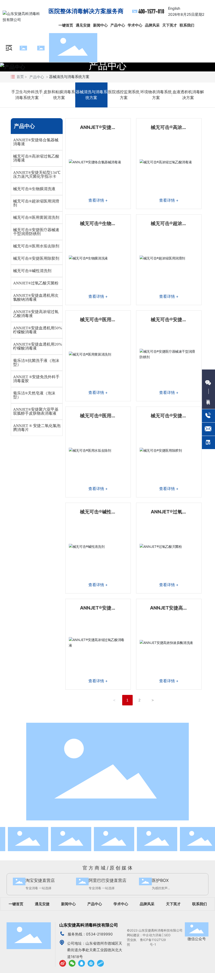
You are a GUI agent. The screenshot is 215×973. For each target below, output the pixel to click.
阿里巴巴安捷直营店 (107, 880)
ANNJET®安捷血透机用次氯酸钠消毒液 (35, 297)
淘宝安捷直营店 (40, 880)
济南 (158, 935)
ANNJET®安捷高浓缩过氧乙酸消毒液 (35, 314)
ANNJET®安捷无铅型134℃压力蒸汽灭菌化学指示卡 (37, 174)
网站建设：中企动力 (141, 935)
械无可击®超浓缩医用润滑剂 (36, 203)
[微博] (62, 963)
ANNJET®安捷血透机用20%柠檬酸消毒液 (37, 346)
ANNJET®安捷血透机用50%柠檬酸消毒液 (37, 330)
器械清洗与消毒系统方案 (91, 94)
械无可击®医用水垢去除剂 (36, 246)
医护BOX (160, 880)
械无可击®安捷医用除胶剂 (36, 258)
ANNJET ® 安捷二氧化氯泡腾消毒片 (37, 428)
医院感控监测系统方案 (123, 94)
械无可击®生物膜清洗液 (34, 189)
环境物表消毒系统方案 (156, 94)
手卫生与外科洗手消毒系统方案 (27, 94)
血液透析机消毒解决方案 (188, 94)
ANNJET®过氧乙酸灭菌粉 (35, 283)
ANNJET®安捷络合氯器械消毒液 (35, 142)
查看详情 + (98, 200)
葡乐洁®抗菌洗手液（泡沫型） (36, 362)
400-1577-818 (151, 11)
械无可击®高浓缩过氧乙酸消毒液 (36, 158)
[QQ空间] (91, 963)
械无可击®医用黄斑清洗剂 (36, 217)
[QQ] (81, 963)
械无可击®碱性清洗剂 (32, 271)
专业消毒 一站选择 (38, 888)
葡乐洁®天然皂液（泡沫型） (34, 395)
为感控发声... (161, 888)
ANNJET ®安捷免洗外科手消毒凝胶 (36, 379)
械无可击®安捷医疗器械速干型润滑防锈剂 (36, 232)
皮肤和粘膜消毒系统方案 (59, 94)
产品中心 (107, 65)
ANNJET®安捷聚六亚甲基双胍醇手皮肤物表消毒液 (35, 411)
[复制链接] (100, 963)
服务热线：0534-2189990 (90, 934)
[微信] (72, 963)
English (174, 8)
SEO (167, 935)
